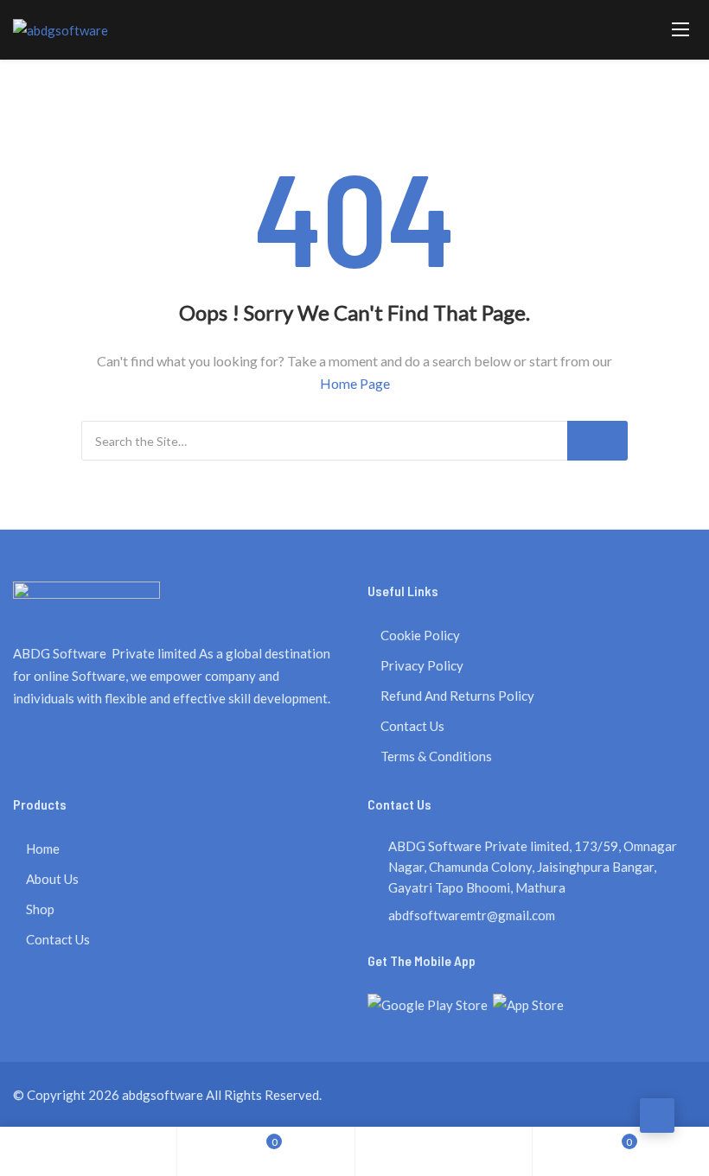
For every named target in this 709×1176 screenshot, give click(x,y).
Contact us (412, 726)
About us (52, 879)
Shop (40, 909)
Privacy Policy (421, 665)
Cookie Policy (420, 635)
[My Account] (443, 1151)
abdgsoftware (162, 1095)
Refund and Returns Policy (457, 695)
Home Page (355, 383)
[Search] (597, 441)
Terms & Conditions (436, 756)
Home (43, 848)
